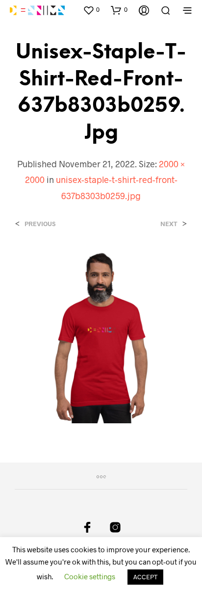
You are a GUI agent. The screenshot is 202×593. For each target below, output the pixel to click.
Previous (40, 224)
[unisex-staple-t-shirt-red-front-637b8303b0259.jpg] (101, 335)
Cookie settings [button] (89, 576)
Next (168, 224)
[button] (91, 10)
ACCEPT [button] (145, 577)
